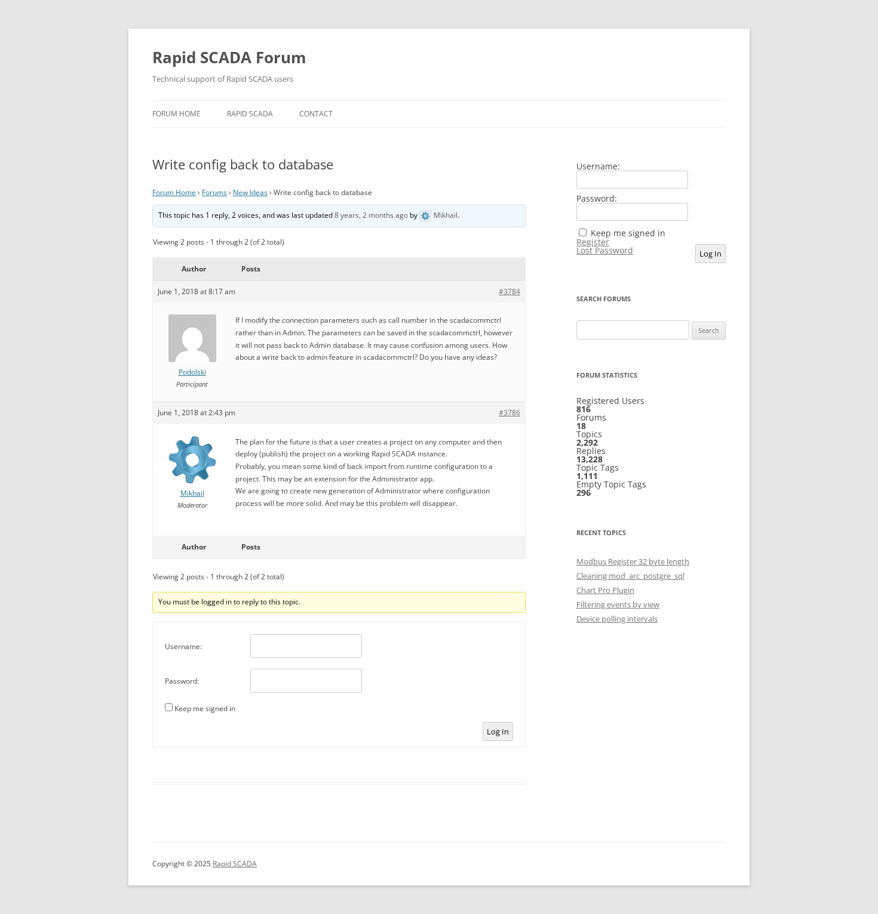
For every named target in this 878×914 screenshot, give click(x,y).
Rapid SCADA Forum (229, 57)
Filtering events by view (617, 604)
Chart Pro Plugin (605, 590)
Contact (316, 114)
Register (592, 242)
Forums (214, 192)
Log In (498, 731)
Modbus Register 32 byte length (632, 561)
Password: (182, 681)
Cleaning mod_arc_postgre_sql (630, 575)
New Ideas (250, 192)
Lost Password (604, 250)
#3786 (509, 412)
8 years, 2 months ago (371, 215)
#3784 (509, 291)
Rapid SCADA (250, 114)
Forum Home (176, 114)
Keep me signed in (204, 708)
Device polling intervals (617, 618)
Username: (183, 646)
